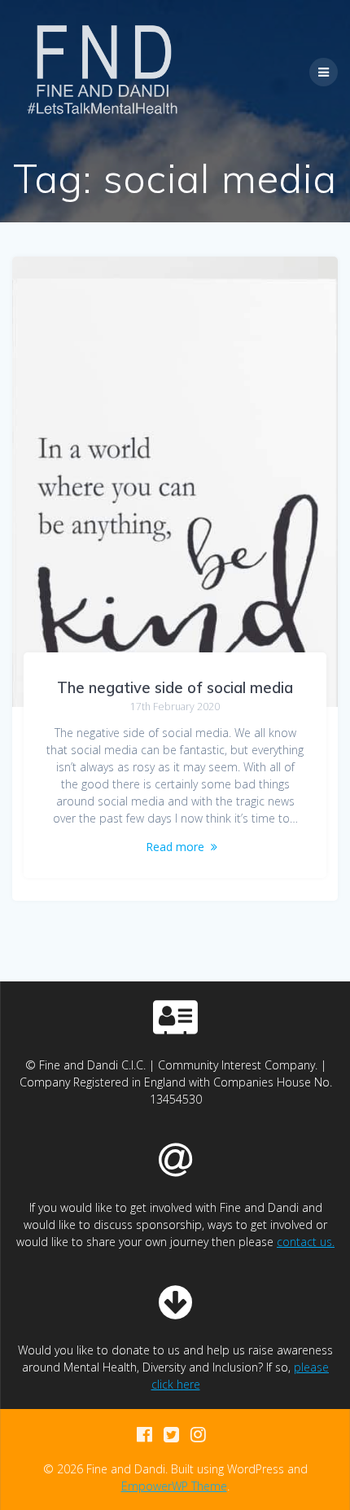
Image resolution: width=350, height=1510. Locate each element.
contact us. (306, 1241)
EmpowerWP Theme (174, 1486)
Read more (175, 846)
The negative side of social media (175, 687)
